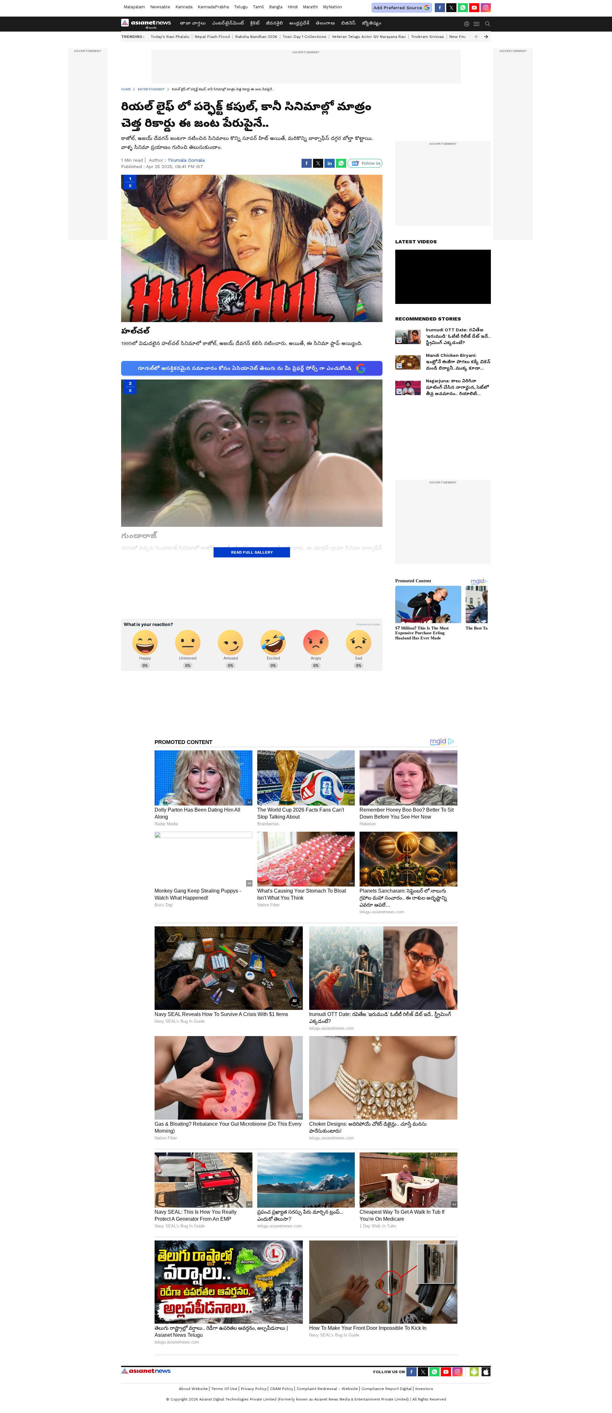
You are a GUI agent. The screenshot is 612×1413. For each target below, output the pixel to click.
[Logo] (148, 24)
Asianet (146, 1371)
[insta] (486, 7)
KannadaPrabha (213, 6)
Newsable (160, 6)
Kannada (184, 6)
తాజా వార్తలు (193, 23)
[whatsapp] (463, 7)
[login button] (468, 24)
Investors (424, 1389)
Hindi (293, 6)
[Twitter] (451, 7)
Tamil (258, 6)
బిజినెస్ (348, 23)
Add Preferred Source (398, 7)
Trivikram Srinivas (427, 36)
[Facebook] (440, 7)
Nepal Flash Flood (212, 36)
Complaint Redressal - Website (327, 1389)
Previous (476, 36)
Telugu (241, 6)
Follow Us (371, 163)
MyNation (332, 6)
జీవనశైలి (274, 23)
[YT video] (474, 7)
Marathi (310, 6)
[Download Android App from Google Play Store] (474, 1371)
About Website (193, 1389)
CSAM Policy (281, 1389)
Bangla (275, 6)
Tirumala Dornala (186, 160)
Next (486, 36)
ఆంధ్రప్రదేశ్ (299, 23)
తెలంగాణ (325, 23)
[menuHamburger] (477, 24)
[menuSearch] (487, 23)
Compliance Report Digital (386, 1389)
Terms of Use (224, 1389)
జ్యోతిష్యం (371, 23)
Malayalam (134, 6)
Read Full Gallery (252, 552)
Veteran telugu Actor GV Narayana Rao (369, 36)
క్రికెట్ (254, 23)
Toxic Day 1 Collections (304, 36)
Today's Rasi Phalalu (170, 36)
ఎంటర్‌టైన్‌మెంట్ (228, 23)
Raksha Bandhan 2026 (256, 36)
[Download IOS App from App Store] (486, 1371)
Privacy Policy (253, 1389)
